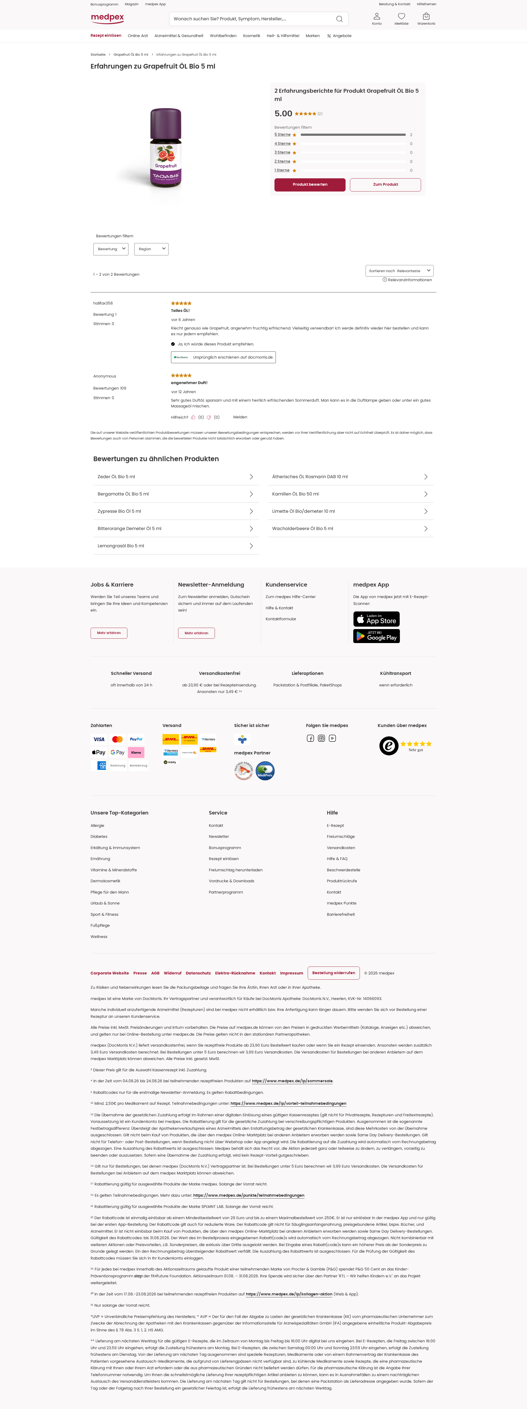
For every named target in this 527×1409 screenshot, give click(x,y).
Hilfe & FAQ (337, 858)
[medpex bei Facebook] (310, 738)
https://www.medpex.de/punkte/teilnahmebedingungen (248, 1195)
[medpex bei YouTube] (332, 738)
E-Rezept (335, 825)
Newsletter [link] (219, 836)
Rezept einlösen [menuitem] (106, 36)
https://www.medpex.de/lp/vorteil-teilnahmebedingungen (288, 1104)
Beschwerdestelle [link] (343, 870)
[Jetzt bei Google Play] (392, 636)
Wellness (99, 936)
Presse (140, 973)
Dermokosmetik (105, 881)
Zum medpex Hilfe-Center (291, 596)
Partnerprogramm (226, 892)
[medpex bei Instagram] (321, 738)
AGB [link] (155, 973)
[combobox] (259, 19)
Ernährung (100, 858)
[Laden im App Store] (392, 619)
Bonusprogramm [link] (104, 4)
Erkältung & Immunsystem (115, 847)
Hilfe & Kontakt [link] (279, 608)
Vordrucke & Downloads (231, 881)
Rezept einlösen (224, 858)
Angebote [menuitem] (342, 35)
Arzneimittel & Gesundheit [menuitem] (179, 35)
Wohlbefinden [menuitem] (223, 35)
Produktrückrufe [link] (342, 881)
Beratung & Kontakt (394, 4)
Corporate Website (110, 973)
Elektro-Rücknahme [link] (235, 973)
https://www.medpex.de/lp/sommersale (292, 1081)
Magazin (132, 4)
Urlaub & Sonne (105, 903)
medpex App (155, 4)
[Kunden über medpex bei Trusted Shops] (407, 746)
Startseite (98, 54)
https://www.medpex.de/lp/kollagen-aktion (289, 1294)
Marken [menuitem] (313, 35)
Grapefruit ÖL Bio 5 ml (131, 54)
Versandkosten (341, 847)
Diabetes (99, 836)
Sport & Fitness (104, 914)
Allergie (97, 825)
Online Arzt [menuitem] (138, 35)
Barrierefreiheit (341, 914)
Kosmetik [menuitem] (251, 35)
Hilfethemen (426, 4)
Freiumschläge (341, 836)
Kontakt (216, 825)
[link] (243, 770)
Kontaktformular (281, 619)
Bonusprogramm (225, 847)
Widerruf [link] (172, 973)
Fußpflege (100, 925)
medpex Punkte (342, 903)
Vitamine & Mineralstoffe (114, 870)
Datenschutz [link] (198, 973)
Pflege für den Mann (110, 892)
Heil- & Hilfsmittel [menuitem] (283, 35)
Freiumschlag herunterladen (236, 870)
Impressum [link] (291, 973)
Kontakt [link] (334, 892)
